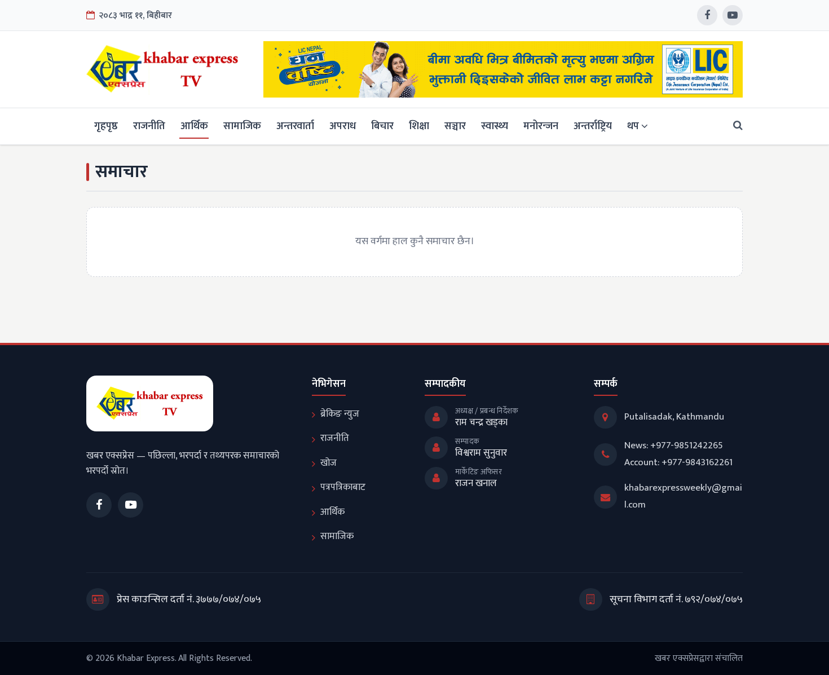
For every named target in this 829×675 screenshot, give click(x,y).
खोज (328, 463)
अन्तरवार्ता (295, 126)
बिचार (382, 126)
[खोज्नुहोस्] (734, 126)
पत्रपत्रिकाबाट (342, 487)
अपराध (342, 126)
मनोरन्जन (540, 126)
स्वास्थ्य (494, 126)
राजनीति (149, 126)
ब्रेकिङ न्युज (339, 414)
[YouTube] (732, 15)
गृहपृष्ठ (106, 126)
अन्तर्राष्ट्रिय (593, 126)
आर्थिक (194, 126)
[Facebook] (707, 15)
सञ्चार (455, 126)
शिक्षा (419, 126)
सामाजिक (242, 126)
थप (633, 126)
